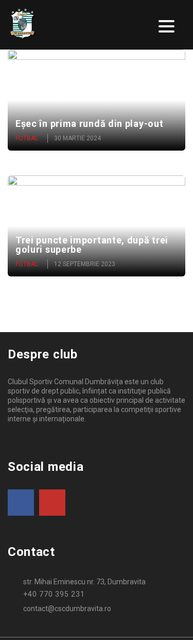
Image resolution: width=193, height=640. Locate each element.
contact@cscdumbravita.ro (67, 608)
